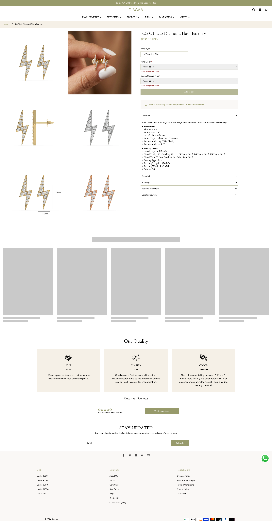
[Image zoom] (34, 62)
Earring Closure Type (150, 76)
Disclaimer (181, 493)
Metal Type (145, 49)
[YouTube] (142, 455)
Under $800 (42, 485)
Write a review (161, 411)
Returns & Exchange (186, 480)
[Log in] (260, 10)
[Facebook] (123, 455)
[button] (189, 92)
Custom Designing (118, 502)
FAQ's (112, 480)
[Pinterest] (130, 455)
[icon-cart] (266, 10)
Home (5, 24)
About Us (114, 476)
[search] (253, 10)
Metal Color (146, 62)
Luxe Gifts (41, 493)
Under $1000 (43, 489)
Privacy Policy (183, 489)
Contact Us (115, 498)
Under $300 (42, 476)
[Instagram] (136, 455)
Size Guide (114, 489)
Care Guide (115, 485)
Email (89, 443)
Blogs (112, 493)
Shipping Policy (183, 476)
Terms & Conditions (185, 485)
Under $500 (42, 480)
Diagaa (55, 519)
